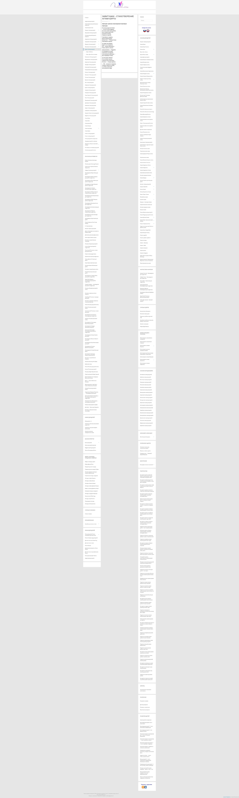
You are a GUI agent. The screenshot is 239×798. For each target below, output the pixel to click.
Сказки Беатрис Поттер (144, 232)
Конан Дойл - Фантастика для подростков (146, 281)
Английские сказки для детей (146, 374)
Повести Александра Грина (90, 253)
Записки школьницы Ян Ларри (91, 361)
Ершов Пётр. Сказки (144, 54)
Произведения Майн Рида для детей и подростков (91, 200)
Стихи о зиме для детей (90, 136)
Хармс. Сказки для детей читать (146, 123)
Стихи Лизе (87, 120)
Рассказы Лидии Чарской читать (91, 371)
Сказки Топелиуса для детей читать (146, 139)
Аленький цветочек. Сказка (145, 191)
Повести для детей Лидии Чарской (92, 374)
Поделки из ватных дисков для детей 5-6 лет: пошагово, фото (146, 527)
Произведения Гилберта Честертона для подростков (90, 188)
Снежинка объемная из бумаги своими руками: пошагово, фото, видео (146, 629)
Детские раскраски (144, 704)
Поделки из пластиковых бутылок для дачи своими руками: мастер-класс (147, 574)
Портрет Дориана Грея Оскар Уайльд (91, 223)
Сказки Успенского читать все (146, 204)
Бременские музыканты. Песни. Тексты (91, 549)
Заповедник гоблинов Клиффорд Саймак (146, 293)
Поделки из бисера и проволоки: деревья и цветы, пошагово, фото (147, 536)
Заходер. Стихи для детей (90, 64)
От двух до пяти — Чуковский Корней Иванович (146, 454)
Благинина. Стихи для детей (90, 56)
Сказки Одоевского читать (145, 116)
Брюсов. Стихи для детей (90, 79)
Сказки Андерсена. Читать (145, 165)
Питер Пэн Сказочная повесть (146, 109)
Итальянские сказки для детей (146, 397)
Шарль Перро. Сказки (144, 194)
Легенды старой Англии (90, 498)
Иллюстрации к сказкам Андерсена (145, 364)
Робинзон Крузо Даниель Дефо (91, 404)
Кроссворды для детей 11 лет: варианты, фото (146, 731)
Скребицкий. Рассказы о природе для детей (91, 297)
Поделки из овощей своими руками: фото (145, 645)
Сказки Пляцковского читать (145, 92)
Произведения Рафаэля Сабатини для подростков (90, 211)
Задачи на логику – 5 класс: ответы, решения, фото (145, 756)
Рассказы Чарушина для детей (91, 243)
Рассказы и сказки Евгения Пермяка (90, 358)
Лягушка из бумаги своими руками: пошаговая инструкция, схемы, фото (146, 549)
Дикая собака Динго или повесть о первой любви (92, 232)
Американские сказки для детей (146, 407)
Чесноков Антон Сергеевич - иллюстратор (145, 690)
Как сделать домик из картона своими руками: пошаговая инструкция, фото (146, 495)
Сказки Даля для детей (144, 57)
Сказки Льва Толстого (144, 46)
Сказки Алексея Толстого (145, 162)
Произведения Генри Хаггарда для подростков (91, 215)
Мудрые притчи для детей (90, 447)
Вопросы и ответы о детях (145, 450)
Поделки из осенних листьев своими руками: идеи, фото (146, 615)
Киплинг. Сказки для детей (145, 184)
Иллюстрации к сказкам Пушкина (145, 346)
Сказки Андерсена (144, 167)
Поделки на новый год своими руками (146, 675)
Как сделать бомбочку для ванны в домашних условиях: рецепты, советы (147, 624)
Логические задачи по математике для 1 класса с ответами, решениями (147, 735)
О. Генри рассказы (88, 226)
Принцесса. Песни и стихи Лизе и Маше (91, 144)
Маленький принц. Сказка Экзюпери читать (145, 83)
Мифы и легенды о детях (90, 461)
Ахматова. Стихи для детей (90, 105)
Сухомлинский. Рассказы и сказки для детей (92, 311)
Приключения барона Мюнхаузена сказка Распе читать (146, 89)
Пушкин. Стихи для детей (90, 30)
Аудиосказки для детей (89, 21)
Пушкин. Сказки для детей (145, 41)
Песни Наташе (88, 545)
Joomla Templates (226, 796)
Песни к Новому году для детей (91, 537)
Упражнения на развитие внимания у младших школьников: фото (147, 751)
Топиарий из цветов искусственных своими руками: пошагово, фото (146, 558)
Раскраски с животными (145, 707)
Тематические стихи (89, 27)
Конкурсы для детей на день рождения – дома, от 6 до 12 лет (146, 768)
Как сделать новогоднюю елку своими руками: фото (146, 671)
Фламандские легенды (89, 501)
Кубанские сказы (88, 364)
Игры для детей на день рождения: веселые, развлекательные (145, 773)
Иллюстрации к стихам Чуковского (144, 360)
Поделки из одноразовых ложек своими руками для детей (146, 641)
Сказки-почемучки (143, 247)
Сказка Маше (142, 44)
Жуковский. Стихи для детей (90, 32)
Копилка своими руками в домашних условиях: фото (145, 566)
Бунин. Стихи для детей (90, 87)
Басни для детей (88, 442)
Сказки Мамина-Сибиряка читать (146, 59)
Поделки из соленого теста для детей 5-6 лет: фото (146, 570)
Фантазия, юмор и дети (144, 313)
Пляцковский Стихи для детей (91, 69)
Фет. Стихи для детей (89, 82)
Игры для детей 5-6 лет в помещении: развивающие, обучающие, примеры (145, 760)
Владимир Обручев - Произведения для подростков (146, 289)
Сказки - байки (143, 245)
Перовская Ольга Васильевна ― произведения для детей (91, 401)
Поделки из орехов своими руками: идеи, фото (145, 648)
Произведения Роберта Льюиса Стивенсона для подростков (91, 192)
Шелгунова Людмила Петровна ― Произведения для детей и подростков (92, 397)
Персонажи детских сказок (145, 263)
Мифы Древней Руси (89, 464)
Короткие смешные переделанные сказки (89, 432)
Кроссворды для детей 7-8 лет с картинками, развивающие (146, 727)
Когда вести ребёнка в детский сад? (146, 317)
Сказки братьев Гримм (144, 217)
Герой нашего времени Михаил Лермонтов (91, 167)
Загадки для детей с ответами (91, 141)
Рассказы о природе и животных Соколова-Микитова (91, 301)
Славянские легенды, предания (91, 475)
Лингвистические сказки (145, 148)
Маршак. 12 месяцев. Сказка (146, 202)
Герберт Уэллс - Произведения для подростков (146, 277)
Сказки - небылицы (144, 242)
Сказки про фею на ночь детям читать (146, 126)
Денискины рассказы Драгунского (92, 234)
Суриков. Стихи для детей (90, 90)
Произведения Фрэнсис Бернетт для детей (91, 339)
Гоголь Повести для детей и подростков (90, 247)
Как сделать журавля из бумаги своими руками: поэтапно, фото (146, 509)
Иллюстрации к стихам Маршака (146, 356)
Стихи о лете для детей (89, 133)
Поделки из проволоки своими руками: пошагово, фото (146, 656)
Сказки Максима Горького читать (146, 159)
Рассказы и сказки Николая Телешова (90, 240)
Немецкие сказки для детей (145, 382)
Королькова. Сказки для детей (146, 142)
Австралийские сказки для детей (146, 415)
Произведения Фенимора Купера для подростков (92, 196)
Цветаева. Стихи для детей (90, 102)
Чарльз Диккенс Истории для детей (91, 260)
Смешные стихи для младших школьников (91, 428)
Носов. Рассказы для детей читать (92, 366)
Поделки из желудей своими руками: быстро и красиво (145, 637)
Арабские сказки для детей (145, 377)
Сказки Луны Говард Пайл (145, 230)
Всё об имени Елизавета (145, 436)
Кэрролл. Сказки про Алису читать (145, 79)
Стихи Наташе (88, 125)
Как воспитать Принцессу (145, 311)
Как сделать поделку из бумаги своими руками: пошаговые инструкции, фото (146, 523)
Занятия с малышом (144, 323)
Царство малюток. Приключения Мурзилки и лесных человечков (146, 260)
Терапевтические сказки (145, 151)
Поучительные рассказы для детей (91, 272)
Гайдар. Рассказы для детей (90, 170)
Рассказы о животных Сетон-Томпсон (91, 294)
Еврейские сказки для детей (145, 425)
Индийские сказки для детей (145, 410)
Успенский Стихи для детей (90, 67)
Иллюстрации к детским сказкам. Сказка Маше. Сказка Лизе (146, 354)
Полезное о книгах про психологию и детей (144, 447)
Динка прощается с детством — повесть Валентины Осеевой (91, 385)
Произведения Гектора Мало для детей (91, 351)
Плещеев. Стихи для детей (90, 92)
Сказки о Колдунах (144, 253)
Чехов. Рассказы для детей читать (92, 304)
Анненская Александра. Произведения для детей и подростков (90, 331)
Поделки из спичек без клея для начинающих (146, 595)
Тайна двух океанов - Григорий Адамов (146, 300)
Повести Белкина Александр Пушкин (91, 161)
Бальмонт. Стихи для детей (90, 74)
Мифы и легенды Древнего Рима (91, 488)
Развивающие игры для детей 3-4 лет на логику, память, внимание (147, 765)
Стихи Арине (87, 130)
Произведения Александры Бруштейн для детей (90, 323)
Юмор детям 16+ (88, 421)
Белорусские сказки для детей (146, 400)
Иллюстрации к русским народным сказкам (145, 350)
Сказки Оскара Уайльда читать (146, 76)
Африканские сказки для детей (146, 423)
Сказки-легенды (143, 240)
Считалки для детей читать (90, 150)
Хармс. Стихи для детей (90, 107)
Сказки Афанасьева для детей (146, 212)
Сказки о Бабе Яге (143, 186)
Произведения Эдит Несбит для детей (91, 219)
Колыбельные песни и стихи (90, 523)
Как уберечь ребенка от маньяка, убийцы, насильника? (146, 321)
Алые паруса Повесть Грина (90, 237)
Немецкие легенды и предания (91, 490)
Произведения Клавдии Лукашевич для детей (90, 327)
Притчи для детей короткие (90, 445)
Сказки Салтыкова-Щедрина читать (146, 68)
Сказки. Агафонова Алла (145, 223)
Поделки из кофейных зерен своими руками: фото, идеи (146, 540)
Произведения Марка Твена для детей (91, 173)
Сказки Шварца (143, 177)
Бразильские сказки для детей (146, 417)
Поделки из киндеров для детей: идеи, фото (146, 633)
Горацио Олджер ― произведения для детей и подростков (92, 285)
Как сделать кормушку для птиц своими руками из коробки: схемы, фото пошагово (147, 481)
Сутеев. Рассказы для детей (90, 369)
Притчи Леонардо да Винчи (90, 450)
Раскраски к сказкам (144, 700)
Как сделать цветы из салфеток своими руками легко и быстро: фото (146, 514)
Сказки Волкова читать (144, 62)
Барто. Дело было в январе (91, 54)
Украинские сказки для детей (146, 389)
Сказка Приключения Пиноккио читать (146, 106)
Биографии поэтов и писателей (146, 464)
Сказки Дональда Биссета (145, 114)
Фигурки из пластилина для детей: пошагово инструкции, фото (147, 562)
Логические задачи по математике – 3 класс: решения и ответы (147, 739)
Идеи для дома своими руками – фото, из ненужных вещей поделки (146, 500)
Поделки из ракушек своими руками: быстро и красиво (145, 603)
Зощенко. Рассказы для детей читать (91, 319)
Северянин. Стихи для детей (91, 110)
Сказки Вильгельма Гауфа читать (146, 71)
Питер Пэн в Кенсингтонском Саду (147, 111)
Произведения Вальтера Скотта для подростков (91, 204)
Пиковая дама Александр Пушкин (92, 163)
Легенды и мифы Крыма (90, 480)
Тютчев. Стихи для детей (90, 77)
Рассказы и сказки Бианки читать (91, 269)
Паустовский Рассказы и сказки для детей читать (91, 251)
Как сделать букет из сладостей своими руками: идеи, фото (146, 518)
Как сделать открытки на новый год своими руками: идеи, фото (146, 679)
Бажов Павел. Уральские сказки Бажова (146, 220)
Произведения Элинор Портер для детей (91, 335)
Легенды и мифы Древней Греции (92, 485)
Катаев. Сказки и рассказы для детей (146, 181)
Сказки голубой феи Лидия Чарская (145, 135)
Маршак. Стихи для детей (90, 44)
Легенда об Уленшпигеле (90, 503)
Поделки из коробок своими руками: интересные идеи (145, 586)
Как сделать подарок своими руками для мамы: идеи (146, 607)
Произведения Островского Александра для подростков (90, 315)
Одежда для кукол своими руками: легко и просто (147, 579)
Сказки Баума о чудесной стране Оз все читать (146, 145)
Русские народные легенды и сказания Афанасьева (91, 472)
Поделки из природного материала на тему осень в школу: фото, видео (147, 611)
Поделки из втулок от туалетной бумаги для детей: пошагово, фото (147, 554)
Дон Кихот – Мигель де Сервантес (92, 407)
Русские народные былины (145, 175)
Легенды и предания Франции (91, 493)
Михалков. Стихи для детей (90, 46)
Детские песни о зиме (89, 542)
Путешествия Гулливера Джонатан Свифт (145, 96)
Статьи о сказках (88, 513)
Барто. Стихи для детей (89, 49)
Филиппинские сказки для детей (146, 412)
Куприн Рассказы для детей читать (90, 308)
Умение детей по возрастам (145, 719)
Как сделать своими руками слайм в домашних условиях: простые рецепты (147, 486)
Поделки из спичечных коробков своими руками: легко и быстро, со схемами (147, 591)
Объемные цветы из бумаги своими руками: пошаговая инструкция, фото (145, 531)
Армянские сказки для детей (146, 402)
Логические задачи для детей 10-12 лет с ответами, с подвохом (146, 743)
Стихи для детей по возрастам (91, 138)
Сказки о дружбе (143, 235)
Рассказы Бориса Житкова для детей (91, 266)
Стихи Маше (87, 118)
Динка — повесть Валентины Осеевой (90, 381)
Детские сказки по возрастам (146, 129)
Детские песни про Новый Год (91, 540)
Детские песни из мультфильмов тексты (91, 552)
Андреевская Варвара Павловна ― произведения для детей (91, 392)
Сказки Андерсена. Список (145, 170)
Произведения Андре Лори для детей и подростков (91, 185)
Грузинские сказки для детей (146, 394)
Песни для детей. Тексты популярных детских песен (90, 535)
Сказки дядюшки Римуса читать (146, 153)
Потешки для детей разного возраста (90, 36)
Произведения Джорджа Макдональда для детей (90, 354)
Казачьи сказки (143, 209)
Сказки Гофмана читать (145, 64)
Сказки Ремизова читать (145, 132)
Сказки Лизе (142, 49)
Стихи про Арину (88, 128)
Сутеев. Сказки (143, 199)
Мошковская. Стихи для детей (91, 59)
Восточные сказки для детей (145, 379)
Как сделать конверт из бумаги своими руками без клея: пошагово (146, 544)
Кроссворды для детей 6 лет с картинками (146, 723)
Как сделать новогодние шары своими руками (146, 667)
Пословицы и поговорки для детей (92, 147)
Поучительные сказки (144, 157)
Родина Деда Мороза (144, 326)
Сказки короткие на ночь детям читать (146, 120)
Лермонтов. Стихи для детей (91, 39)
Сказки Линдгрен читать (145, 73)
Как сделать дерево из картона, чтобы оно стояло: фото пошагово (147, 490)
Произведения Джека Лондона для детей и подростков (91, 177)
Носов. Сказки (143, 189)
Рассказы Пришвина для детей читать (91, 289)
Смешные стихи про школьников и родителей (92, 424)
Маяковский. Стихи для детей (91, 100)
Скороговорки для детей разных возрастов (91, 24)
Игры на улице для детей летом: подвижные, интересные (146, 777)
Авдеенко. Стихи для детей (90, 115)
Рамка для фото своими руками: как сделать (146, 619)
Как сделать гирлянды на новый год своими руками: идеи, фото (146, 664)
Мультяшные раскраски (145, 709)
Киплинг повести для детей (90, 228)
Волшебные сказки (144, 196)
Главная (86, 17)
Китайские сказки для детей (145, 387)
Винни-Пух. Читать (144, 51)
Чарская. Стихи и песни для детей (92, 113)
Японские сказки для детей (145, 384)
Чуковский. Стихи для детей (90, 41)
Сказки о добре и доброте (145, 237)
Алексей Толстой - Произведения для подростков (147, 274)
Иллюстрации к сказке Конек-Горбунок (146, 342)
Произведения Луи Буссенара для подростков (92, 207)
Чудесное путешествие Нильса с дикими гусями (146, 227)
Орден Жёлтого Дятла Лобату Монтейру (146, 256)
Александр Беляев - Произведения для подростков (146, 285)
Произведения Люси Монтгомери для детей (92, 343)
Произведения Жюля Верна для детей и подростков (91, 181)
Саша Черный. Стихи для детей (91, 95)
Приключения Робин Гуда (90, 496)
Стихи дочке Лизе (88, 123)
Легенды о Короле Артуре (90, 483)
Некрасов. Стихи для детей (90, 85)
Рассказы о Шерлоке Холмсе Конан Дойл (91, 410)
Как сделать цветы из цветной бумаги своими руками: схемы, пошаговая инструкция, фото (146, 476)
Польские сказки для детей (145, 420)
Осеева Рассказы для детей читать (90, 389)
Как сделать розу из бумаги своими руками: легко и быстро (146, 599)
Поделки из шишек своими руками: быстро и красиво (145, 583)
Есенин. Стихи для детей (90, 72)
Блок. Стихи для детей (89, 97)
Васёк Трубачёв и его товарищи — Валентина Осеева (92, 377)
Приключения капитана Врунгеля (92, 256)
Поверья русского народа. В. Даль (92, 469)
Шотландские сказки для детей (146, 405)
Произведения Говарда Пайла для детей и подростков (91, 276)
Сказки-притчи (143, 250)
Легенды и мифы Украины (90, 478)
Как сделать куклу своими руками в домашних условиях (146, 652)
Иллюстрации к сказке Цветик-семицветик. (146, 338)
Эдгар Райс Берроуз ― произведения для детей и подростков (90, 280)
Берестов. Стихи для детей (90, 62)
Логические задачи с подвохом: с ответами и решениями (146, 747)
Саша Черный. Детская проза (91, 262)
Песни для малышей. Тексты (91, 555)
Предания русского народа (90, 466)
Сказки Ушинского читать (145, 86)
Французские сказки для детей (146, 392)
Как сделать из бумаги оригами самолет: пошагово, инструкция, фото (146, 505)
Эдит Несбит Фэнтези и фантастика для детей (144, 296)
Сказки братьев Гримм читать (146, 172)
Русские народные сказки (145, 207)
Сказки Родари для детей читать (146, 214)
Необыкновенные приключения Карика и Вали (146, 99)
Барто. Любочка (89, 51)
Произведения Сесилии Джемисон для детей (90, 347)
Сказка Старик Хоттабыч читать (146, 102)
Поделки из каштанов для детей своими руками (146, 660)
